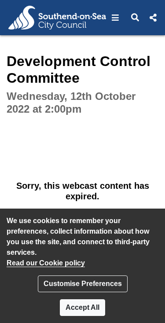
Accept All (82, 307)
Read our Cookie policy (46, 263)
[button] (115, 17)
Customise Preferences (83, 283)
